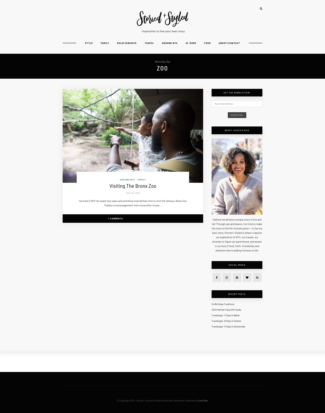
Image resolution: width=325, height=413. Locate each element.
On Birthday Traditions (223, 304)
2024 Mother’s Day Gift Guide (226, 309)
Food (207, 43)
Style (89, 43)
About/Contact (229, 43)
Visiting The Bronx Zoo (133, 186)
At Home (191, 43)
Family (105, 43)
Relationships (127, 43)
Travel (149, 43)
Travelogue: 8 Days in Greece (226, 320)
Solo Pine (203, 400)
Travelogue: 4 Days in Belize (226, 315)
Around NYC (170, 43)
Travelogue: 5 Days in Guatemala (228, 326)
